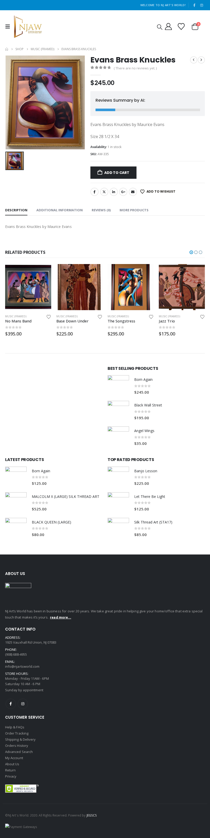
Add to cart (116, 172)
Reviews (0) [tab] (101, 210)
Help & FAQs (14, 727)
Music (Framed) (59, 316)
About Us (12, 764)
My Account (14, 758)
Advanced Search (19, 751)
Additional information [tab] (59, 210)
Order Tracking (16, 733)
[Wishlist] (181, 26)
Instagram (23, 704)
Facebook (94, 192)
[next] (201, 60)
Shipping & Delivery (20, 739)
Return (10, 770)
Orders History (16, 745)
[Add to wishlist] (41, 316)
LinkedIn (114, 192)
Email (133, 192)
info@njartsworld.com (22, 666)
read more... (60, 617)
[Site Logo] (28, 26)
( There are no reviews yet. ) (135, 68)
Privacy (10, 776)
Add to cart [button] (34, 272)
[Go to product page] (71, 287)
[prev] (193, 60)
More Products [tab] (134, 210)
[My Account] (168, 26)
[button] (9, 26)
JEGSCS (92, 815)
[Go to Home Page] (6, 49)
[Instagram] (201, 5)
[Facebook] (194, 5)
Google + (123, 192)
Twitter (104, 192)
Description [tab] (16, 210)
